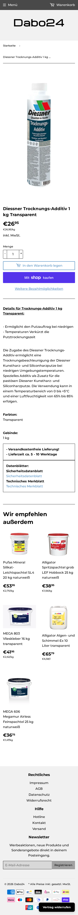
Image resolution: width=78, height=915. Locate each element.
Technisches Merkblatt (24, 486)
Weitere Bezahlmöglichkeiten (39, 289)
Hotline (39, 817)
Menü (12, 5)
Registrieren (63, 865)
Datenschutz (39, 795)
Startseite (9, 45)
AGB (39, 789)
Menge (8, 246)
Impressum (39, 783)
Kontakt (39, 823)
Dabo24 (19, 884)
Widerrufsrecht (39, 800)
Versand (39, 829)
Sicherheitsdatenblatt (24, 476)
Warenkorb (65, 5)
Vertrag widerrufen (57, 907)
